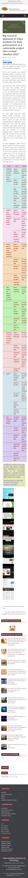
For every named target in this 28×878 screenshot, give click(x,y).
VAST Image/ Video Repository (8, 814)
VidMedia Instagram (6, 843)
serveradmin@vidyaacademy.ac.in (14, 869)
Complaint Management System (9, 800)
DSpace (3, 798)
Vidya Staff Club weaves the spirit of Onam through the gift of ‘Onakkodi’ (14, 4)
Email (3, 758)
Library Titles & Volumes (7, 810)
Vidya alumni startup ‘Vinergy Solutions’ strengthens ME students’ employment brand (13, 613)
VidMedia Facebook (6, 845)
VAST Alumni (4, 827)
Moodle (3, 796)
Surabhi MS (13, 57)
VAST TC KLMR (5, 829)
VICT (2, 824)
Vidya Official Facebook (6, 849)
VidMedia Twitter (5, 847)
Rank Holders (4, 808)
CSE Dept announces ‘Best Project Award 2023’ (13, 607)
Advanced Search (5, 812)
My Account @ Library (6, 794)
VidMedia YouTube (5, 841)
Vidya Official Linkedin (6, 851)
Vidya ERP (3, 792)
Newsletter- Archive (6, 815)
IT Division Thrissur (5, 833)
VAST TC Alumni (5, 831)
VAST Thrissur (4, 825)
